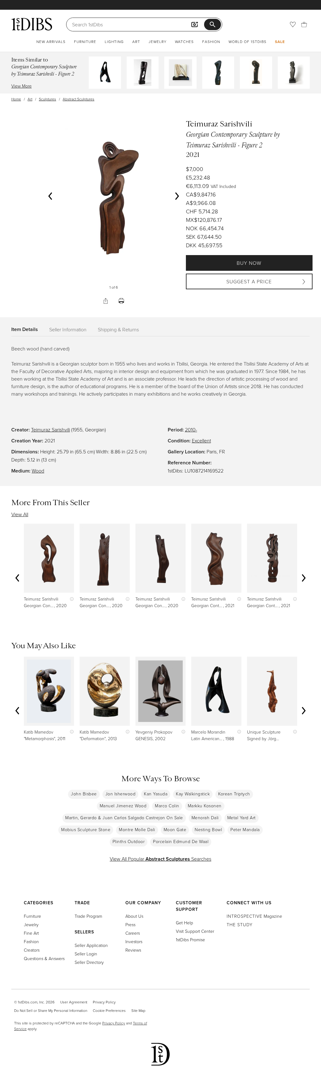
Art (136, 41)
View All (19, 514)
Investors (133, 941)
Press (130, 924)
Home (16, 99)
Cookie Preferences (109, 1010)
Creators (31, 950)
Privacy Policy (104, 1002)
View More (21, 86)
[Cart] (304, 24)
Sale (280, 41)
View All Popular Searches (160, 858)
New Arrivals (51, 41)
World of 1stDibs (247, 41)
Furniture (85, 41)
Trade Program (88, 916)
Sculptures (47, 99)
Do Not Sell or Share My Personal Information (50, 1010)
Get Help (184, 923)
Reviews (133, 950)
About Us (134, 916)
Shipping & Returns (118, 329)
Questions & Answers (44, 958)
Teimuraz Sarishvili (50, 429)
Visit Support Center (195, 931)
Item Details (24, 329)
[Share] (106, 301)
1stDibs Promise (190, 940)
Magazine (254, 916)
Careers (132, 933)
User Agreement (73, 1002)
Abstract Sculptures (78, 99)
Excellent (201, 440)
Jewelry (157, 41)
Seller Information (68, 329)
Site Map (138, 1010)
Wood (38, 470)
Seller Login (86, 954)
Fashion (211, 41)
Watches (184, 41)
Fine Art (31, 933)
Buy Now (249, 262)
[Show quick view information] (70, 599)
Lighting (114, 41)
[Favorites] (293, 24)
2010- (191, 429)
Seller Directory (89, 962)
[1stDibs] (31, 24)
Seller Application (91, 945)
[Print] (121, 301)
